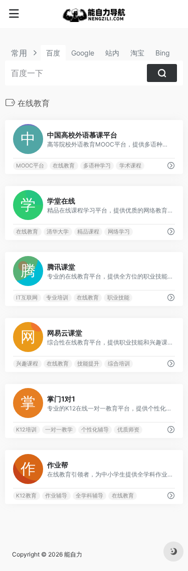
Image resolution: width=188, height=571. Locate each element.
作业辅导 (56, 495)
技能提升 (88, 363)
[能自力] (94, 14)
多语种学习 (97, 165)
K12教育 (26, 495)
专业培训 (57, 297)
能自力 (73, 554)
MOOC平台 (30, 165)
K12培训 (26, 429)
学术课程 (130, 165)
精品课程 (88, 231)
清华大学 (58, 231)
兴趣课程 (27, 363)
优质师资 (128, 429)
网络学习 (119, 231)
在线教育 (64, 165)
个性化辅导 (95, 429)
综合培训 (119, 363)
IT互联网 (27, 297)
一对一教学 (59, 429)
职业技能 (118, 297)
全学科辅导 (89, 495)
